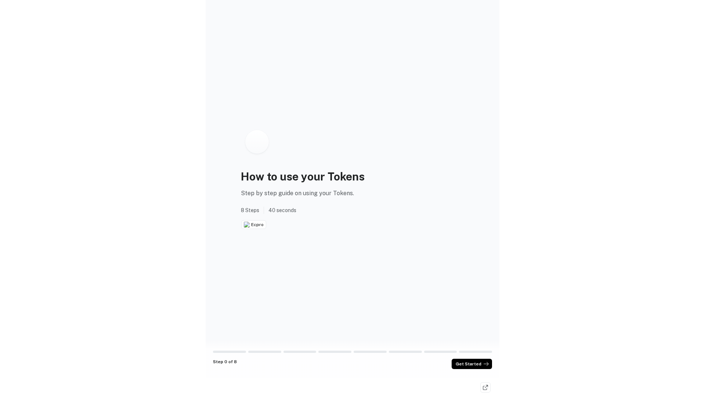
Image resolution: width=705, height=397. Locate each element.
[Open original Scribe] (485, 387)
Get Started (468, 363)
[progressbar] (229, 352)
